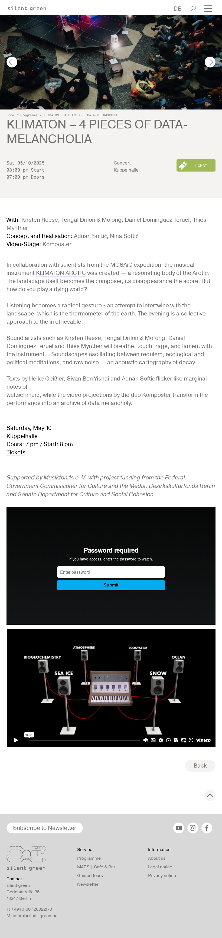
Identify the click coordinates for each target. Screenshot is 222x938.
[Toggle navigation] (208, 8)
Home (10, 115)
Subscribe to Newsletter (44, 827)
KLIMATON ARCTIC (61, 272)
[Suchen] (193, 8)
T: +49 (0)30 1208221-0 (29, 909)
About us (156, 858)
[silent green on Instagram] (192, 828)
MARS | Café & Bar (96, 866)
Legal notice (160, 866)
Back (200, 765)
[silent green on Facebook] (206, 828)
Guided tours (90, 875)
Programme (28, 115)
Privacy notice (162, 875)
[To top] (210, 795)
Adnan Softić (138, 378)
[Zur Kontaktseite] (38, 859)
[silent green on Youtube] (178, 828)
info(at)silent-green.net (36, 915)
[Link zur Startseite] (29, 7)
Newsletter (88, 884)
